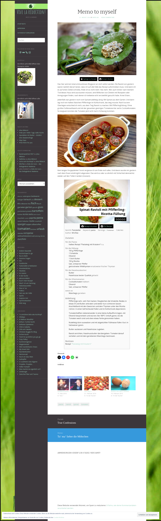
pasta (40, 217)
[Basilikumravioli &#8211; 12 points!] (70, 383)
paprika (32, 218)
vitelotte (20, 233)
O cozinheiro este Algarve (28, 362)
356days (22, 317)
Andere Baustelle (25, 251)
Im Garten (22, 273)
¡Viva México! (23, 130)
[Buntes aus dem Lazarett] (123, 383)
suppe (28, 224)
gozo (40, 207)
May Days (22, 140)
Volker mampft (24, 367)
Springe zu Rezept (89, 79)
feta (29, 204)
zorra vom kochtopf (26, 161)
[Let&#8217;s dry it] (96, 383)
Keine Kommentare (107, 17)
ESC (20, 261)
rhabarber (25, 221)
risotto (31, 221)
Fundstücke (23, 263)
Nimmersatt (23, 354)
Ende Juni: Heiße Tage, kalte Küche (31, 133)
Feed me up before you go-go (30, 337)
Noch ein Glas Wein (26, 357)
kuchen (20, 214)
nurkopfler (22, 359)
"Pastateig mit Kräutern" (81, 344)
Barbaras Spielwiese (26, 324)
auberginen (27, 196)
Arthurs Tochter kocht (27, 322)
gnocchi (35, 207)
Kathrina (22, 159)
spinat (76, 404)
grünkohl (29, 211)
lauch (38, 214)
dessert (38, 199)
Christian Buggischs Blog (28, 332)
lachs (31, 214)
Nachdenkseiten (25, 352)
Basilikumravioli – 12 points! (67, 391)
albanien (20, 196)
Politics (21, 291)
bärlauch (27, 199)
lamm (35, 214)
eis (19, 203)
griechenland (22, 211)
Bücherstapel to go (26, 253)
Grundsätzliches (24, 268)
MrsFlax (22, 164)
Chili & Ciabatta (24, 327)
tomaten (24, 228)
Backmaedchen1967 (26, 154)
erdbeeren (24, 204)
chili (32, 199)
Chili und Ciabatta (25, 329)
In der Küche (23, 276)
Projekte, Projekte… (26, 364)
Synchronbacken (25, 301)
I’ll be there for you (25, 143)
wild (33, 236)
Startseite (22, 24)
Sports (21, 296)
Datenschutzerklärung (26, 33)
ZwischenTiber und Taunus (28, 374)
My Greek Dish (24, 349)
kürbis (25, 214)
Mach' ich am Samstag (27, 283)
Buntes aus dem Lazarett (120, 391)
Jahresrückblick (24, 278)
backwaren (35, 196)
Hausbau (22, 271)
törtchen (33, 229)
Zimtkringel (23, 372)
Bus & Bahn (23, 256)
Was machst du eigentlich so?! (29, 369)
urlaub (40, 229)
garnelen (21, 207)
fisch (33, 203)
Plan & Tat (23, 288)
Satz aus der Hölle (25, 293)
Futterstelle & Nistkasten (28, 266)
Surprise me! (23, 298)
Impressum (21, 28)
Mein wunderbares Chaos (28, 347)
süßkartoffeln (36, 224)
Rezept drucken (107, 79)
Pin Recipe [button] (107, 226)
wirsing (37, 236)
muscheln (21, 218)
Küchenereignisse (25, 342)
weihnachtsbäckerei (25, 236)
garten (28, 207)
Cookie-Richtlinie (59, 517)
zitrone (42, 236)
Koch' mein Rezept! (26, 281)
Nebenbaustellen (25, 286)
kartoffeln (37, 210)
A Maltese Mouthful (26, 319)
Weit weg (22, 303)
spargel (21, 224)
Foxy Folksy (23, 339)
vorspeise (28, 233)
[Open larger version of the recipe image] (97, 201)
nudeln (27, 218)
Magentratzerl (24, 344)
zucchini (22, 239)
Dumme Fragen (24, 258)
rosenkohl (38, 221)
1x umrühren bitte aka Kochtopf (30, 314)
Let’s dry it (87, 391)
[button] (117, 219)
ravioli (20, 221)
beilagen (20, 200)
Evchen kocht (24, 334)
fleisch (39, 204)
